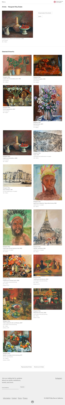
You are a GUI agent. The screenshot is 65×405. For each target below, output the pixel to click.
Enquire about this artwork (44, 13)
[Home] (58, 2)
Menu (4, 2)
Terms (20, 398)
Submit (22, 387)
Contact (14, 398)
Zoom (39, 16)
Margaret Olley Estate (15, 7)
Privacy (25, 398)
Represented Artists (26, 367)
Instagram (58, 378)
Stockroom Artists (39, 367)
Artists (4, 7)
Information (7, 398)
